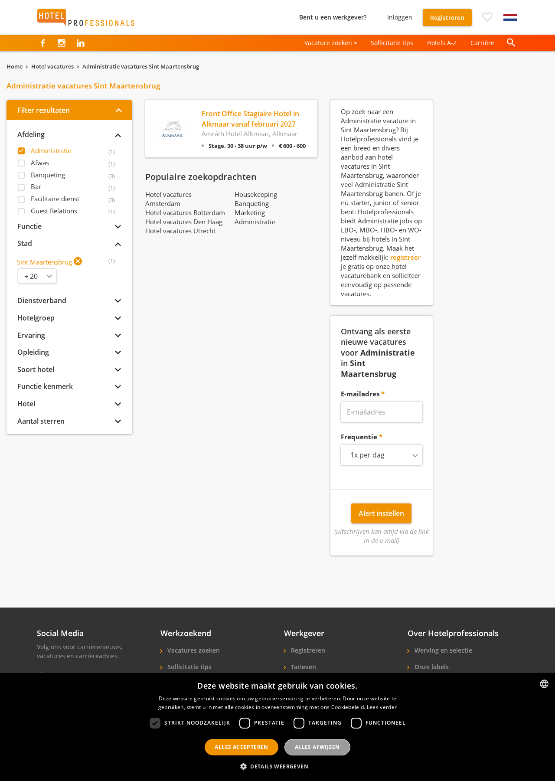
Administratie (51, 150)
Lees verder (382, 707)
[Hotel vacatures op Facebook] (42, 43)
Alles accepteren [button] (241, 747)
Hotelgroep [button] (36, 318)
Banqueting (48, 174)
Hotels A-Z (442, 43)
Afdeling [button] (31, 134)
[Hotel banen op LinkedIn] (80, 43)
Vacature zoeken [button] (328, 43)
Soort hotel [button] (35, 369)
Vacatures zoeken (193, 650)
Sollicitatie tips (392, 43)
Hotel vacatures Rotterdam (185, 212)
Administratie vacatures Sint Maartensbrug (140, 66)
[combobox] (382, 455)
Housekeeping (256, 194)
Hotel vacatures (52, 66)
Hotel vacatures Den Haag (183, 221)
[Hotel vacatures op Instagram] (61, 43)
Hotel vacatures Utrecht (180, 230)
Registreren (447, 17)
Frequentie (359, 436)
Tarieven (302, 667)
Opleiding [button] (33, 352)
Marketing (250, 212)
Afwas (40, 162)
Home (15, 66)
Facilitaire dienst (55, 198)
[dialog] (277, 727)
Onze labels (431, 667)
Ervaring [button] (31, 335)
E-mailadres (360, 393)
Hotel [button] (26, 403)
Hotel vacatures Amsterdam (168, 199)
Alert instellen (381, 513)
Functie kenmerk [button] (45, 386)
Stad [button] (24, 243)
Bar (36, 186)
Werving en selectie (442, 650)
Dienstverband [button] (41, 300)
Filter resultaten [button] (43, 110)
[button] (487, 17)
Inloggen (399, 17)
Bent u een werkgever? (332, 17)
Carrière (482, 43)
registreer (405, 257)
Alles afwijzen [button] (317, 747)
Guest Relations (54, 210)
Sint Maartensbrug (44, 262)
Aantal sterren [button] (41, 421)
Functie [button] (29, 226)
